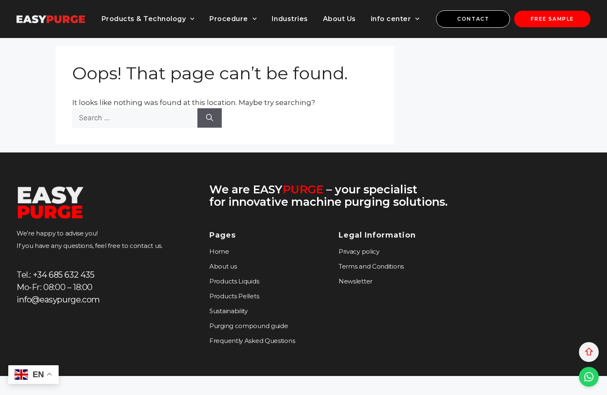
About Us (339, 19)
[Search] (209, 118)
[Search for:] (134, 118)
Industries (290, 19)
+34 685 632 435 (64, 275)
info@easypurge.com (58, 300)
